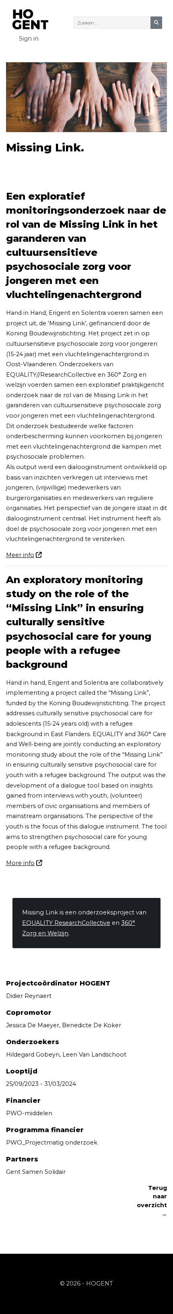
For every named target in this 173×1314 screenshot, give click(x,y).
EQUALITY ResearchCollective (66, 922)
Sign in (29, 38)
